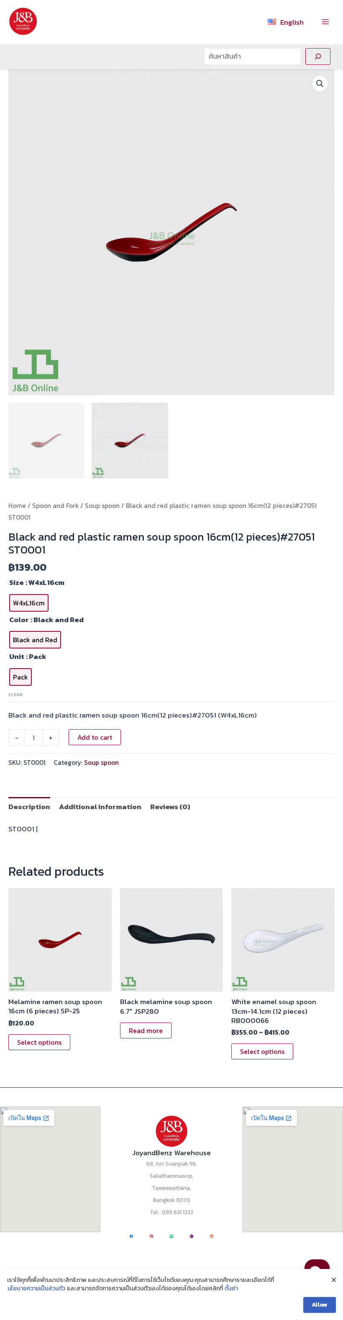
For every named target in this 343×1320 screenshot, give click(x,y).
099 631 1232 (177, 1212)
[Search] (317, 56)
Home (17, 505)
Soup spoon (102, 505)
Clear (15, 694)
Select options (39, 1042)
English (292, 22)
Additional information (100, 806)
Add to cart (94, 737)
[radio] (29, 603)
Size (16, 582)
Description (29, 806)
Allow (320, 1304)
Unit (16, 656)
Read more (146, 1030)
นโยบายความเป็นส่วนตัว (36, 1288)
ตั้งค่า (231, 1288)
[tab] (29, 806)
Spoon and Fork (55, 505)
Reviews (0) (170, 806)
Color (19, 619)
